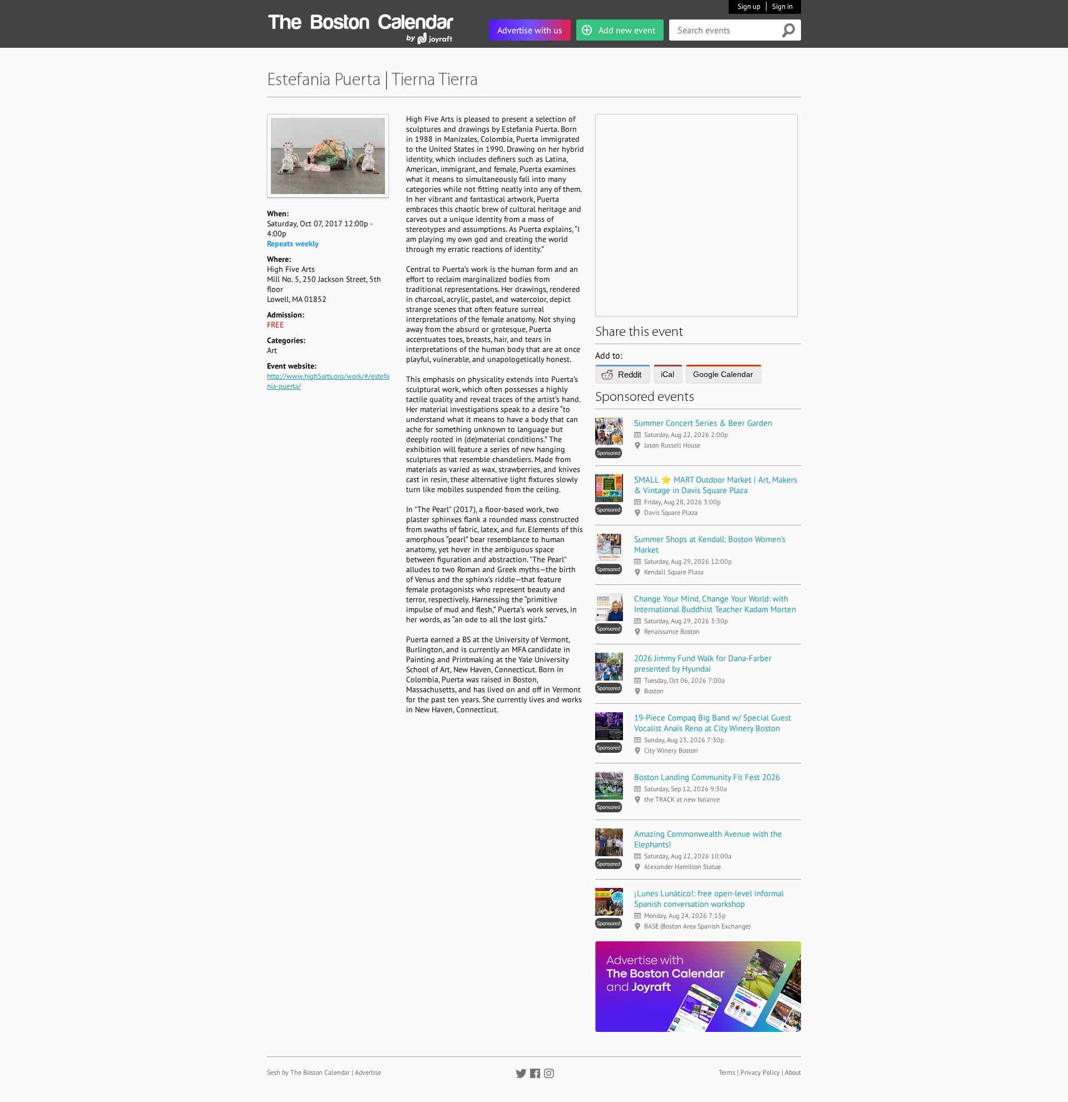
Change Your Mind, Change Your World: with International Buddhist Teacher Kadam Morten (715, 603)
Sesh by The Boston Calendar (308, 1072)
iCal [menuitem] (667, 374)
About (793, 1072)
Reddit (629, 374)
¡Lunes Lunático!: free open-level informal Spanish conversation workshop (709, 898)
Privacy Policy (760, 1072)
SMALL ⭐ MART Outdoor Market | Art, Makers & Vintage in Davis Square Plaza (715, 484)
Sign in (782, 6)
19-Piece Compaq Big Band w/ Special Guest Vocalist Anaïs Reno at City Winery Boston (712, 722)
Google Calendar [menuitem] (723, 374)
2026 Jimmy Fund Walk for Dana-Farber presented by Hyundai (703, 663)
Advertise (368, 1072)
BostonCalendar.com (360, 20)
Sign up (749, 6)
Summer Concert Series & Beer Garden (703, 423)
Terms (727, 1072)
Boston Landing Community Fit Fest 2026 (707, 777)
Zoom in (327, 155)
